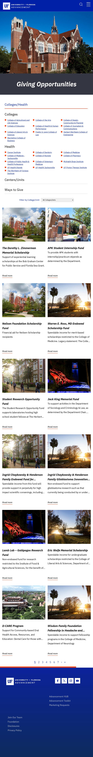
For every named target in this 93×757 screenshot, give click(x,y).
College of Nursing (43, 156)
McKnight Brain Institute (73, 161)
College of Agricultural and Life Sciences (18, 121)
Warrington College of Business (16, 139)
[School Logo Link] (25, 681)
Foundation (13, 721)
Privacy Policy (15, 730)
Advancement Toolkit (60, 700)
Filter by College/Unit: (29, 200)
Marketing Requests (59, 705)
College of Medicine (72, 152)
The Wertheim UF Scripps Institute (17, 172)
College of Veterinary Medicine (44, 162)
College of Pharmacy (72, 156)
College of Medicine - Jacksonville (16, 157)
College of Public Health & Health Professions (18, 162)
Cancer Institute (14, 152)
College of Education (15, 126)
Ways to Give (14, 190)
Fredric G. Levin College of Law (46, 133)
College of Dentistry (43, 152)
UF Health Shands (14, 167)
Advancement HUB (58, 696)
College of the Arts (43, 120)
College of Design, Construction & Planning (73, 121)
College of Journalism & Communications (73, 127)
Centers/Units (14, 180)
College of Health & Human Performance (46, 127)
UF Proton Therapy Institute (75, 167)
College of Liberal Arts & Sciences (17, 133)
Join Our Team (15, 717)
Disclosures (13, 725)
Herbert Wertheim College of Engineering (75, 133)
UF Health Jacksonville (45, 167)
